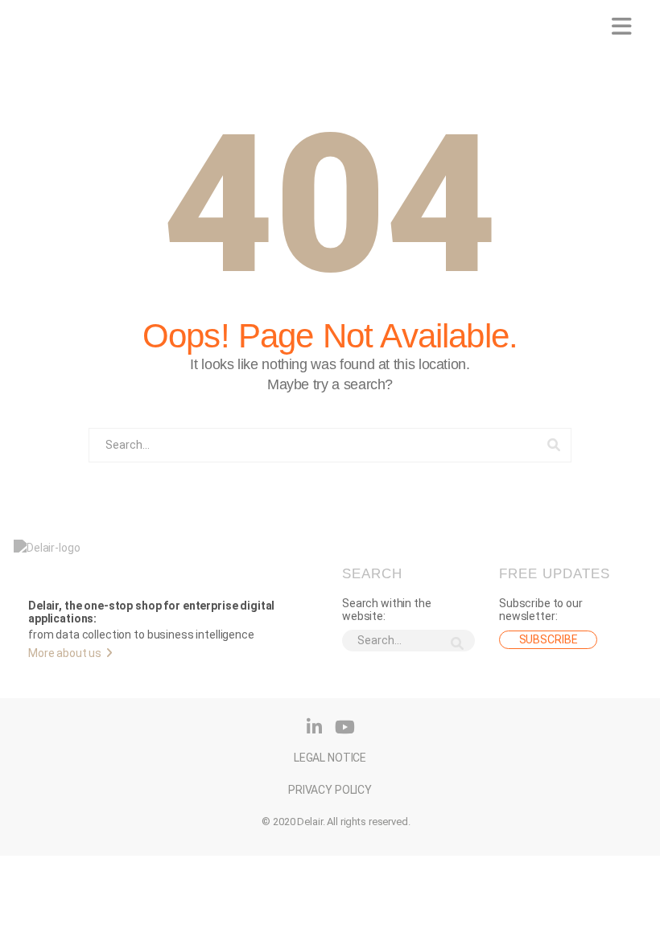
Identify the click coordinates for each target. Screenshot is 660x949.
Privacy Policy (330, 781)
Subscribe (548, 639)
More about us (64, 653)
